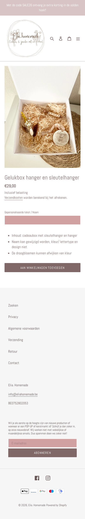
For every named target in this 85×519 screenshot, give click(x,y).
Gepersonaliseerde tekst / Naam (22, 212)
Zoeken (13, 305)
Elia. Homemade (36, 505)
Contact (13, 363)
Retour (12, 351)
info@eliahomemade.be (23, 394)
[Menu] (78, 38)
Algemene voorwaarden (24, 328)
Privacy (13, 316)
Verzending (15, 339)
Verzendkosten (14, 197)
